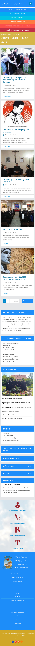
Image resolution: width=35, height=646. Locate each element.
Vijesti (9, 34)
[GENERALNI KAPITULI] (17, 460)
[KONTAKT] (17, 431)
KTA (18, 619)
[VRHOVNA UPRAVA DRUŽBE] (17, 315)
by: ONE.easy (17, 638)
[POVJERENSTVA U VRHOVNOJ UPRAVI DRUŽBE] (17, 453)
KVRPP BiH (17, 596)
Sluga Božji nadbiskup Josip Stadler (17, 26)
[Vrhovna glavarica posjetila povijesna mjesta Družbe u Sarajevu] (17, 61)
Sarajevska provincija (17, 22)
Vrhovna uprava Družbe (17, 9)
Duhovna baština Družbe (17, 523)
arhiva (30, 466)
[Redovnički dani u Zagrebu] (17, 213)
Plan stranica (31, 633)
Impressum (14, 635)
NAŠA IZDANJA (9, 466)
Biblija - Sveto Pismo (17, 577)
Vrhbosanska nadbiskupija (17, 612)
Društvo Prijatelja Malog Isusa (17, 30)
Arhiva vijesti (26, 301)
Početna (3, 34)
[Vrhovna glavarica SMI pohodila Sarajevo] (17, 163)
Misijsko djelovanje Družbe (17, 535)
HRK (17, 593)
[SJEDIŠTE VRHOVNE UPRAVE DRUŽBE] (17, 341)
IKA (17, 616)
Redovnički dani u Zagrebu (14, 229)
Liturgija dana (17, 585)
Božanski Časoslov (17, 581)
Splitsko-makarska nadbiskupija (17, 604)
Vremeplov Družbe (17, 548)
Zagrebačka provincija (18, 14)
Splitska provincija (17, 18)
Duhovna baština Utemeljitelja (17, 510)
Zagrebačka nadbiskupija (17, 600)
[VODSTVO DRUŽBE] (17, 371)
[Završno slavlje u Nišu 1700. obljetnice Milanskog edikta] (17, 261)
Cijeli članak (7, 96)
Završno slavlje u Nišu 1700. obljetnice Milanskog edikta (14, 278)
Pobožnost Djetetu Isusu (17, 574)
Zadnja (16, 301)
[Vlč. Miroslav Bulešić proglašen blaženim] (17, 114)
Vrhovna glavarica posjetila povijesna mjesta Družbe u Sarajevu (14, 79)
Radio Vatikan (17, 623)
